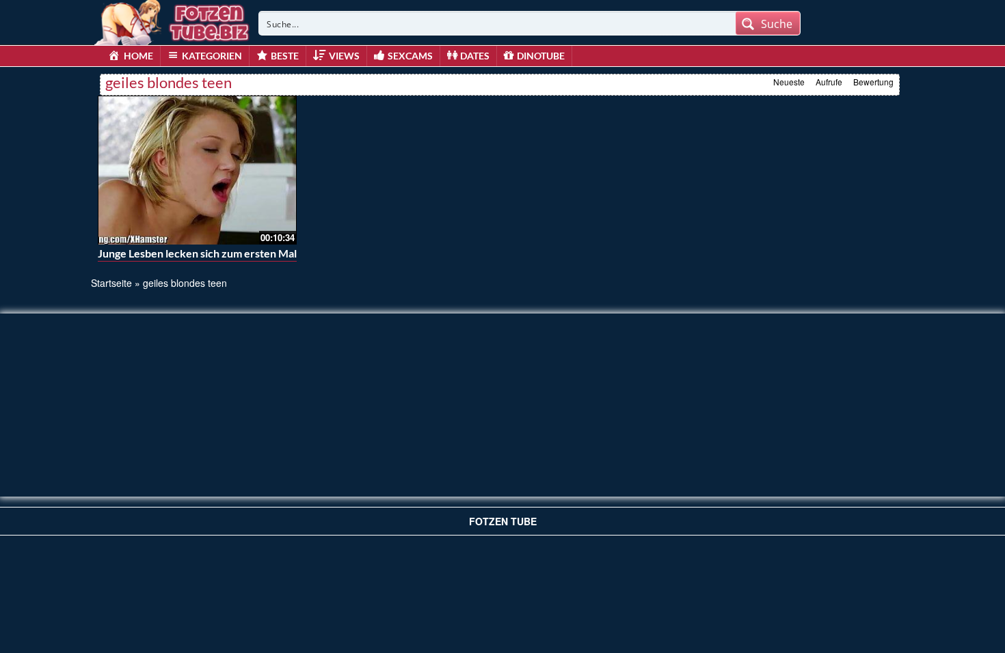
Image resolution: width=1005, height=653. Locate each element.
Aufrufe (829, 81)
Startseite (111, 283)
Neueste (789, 81)
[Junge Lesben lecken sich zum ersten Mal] (197, 170)
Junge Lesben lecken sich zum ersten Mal (197, 253)
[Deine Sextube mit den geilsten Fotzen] (173, 20)
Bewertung (873, 81)
